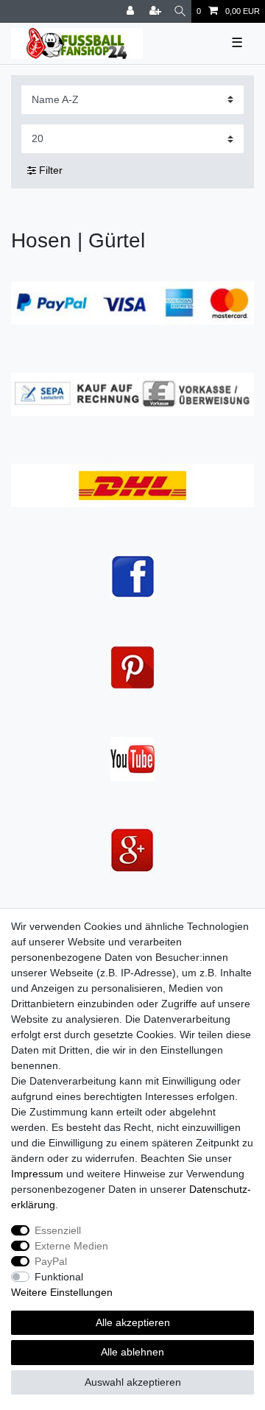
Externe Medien (71, 1246)
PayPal (51, 1261)
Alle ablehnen (132, 1352)
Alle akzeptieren (133, 1322)
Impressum (37, 1174)
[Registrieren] (156, 11)
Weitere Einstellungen (62, 1292)
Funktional (59, 1277)
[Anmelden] (131, 11)
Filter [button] (51, 170)
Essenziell (58, 1230)
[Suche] (180, 11)
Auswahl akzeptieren (133, 1382)
